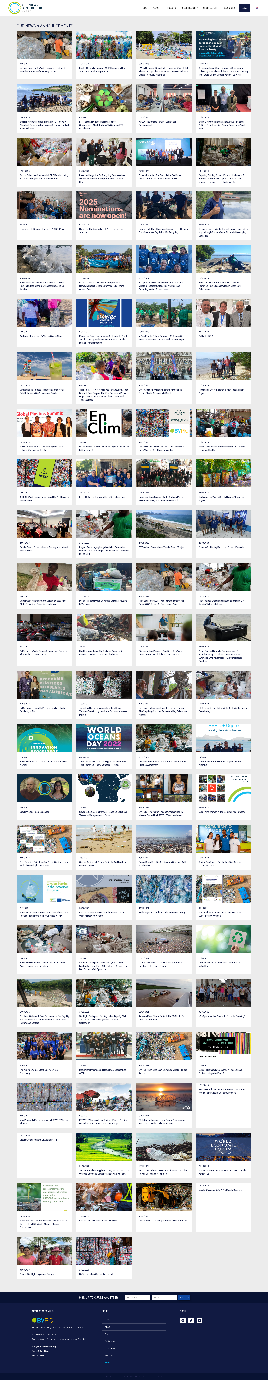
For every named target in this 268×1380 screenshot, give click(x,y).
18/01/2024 (25, 331)
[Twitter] (191, 1320)
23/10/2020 (25, 1216)
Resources (229, 8)
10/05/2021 (204, 1065)
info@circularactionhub (42, 1346)
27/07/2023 (204, 442)
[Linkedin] (199, 1320)
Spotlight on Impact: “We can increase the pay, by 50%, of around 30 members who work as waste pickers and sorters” (44, 1019)
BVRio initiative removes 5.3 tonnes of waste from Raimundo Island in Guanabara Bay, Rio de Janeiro (42, 286)
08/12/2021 (84, 908)
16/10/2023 (25, 442)
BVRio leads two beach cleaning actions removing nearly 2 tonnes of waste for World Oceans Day (101, 286)
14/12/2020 (25, 1135)
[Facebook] (183, 1320)
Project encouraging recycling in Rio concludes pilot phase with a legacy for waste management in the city (104, 550)
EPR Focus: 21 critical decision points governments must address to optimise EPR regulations (101, 125)
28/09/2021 (25, 958)
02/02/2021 (144, 1115)
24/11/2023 (204, 331)
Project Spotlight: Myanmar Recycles (38, 1274)
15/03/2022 (144, 807)
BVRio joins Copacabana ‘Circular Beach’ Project (162, 547)
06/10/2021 (204, 908)
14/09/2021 (84, 958)
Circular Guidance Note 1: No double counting (220, 1190)
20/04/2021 (25, 1115)
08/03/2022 (204, 807)
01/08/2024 (25, 278)
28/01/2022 (25, 858)
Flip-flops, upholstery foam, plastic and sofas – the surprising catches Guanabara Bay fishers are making (163, 711)
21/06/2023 (144, 492)
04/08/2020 (25, 1270)
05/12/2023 (84, 331)
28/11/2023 (144, 331)
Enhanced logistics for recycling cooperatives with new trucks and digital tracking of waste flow (102, 178)
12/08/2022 (204, 703)
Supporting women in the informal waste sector (222, 812)
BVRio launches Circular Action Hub (96, 1274)
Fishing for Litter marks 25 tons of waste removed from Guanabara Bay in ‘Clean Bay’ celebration (220, 286)
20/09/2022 (84, 646)
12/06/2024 (84, 278)
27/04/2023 (84, 543)
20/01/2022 (84, 858)
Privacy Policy (38, 1355)
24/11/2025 (84, 63)
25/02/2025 (204, 117)
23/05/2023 (25, 543)
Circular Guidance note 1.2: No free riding (99, 1220)
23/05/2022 (25, 807)
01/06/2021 (25, 1065)
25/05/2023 (204, 492)
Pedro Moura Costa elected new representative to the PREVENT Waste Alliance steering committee (43, 1224)
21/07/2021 (144, 1012)
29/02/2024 (144, 278)
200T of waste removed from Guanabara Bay (102, 497)
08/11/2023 (84, 385)
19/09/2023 (144, 442)
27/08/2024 (204, 224)
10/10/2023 (84, 442)
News (244, 8)
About (156, 8)
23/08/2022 (84, 703)
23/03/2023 (204, 543)
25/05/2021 (84, 1065)
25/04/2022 (84, 807)
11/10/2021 (144, 908)
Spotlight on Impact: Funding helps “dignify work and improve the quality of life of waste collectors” (102, 1019)
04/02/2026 (25, 63)
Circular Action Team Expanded (34, 812)
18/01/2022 (204, 858)
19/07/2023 (25, 492)
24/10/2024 (25, 224)
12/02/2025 (25, 171)
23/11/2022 (25, 646)
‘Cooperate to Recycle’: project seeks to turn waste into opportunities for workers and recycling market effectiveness (161, 286)
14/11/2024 (204, 171)
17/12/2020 (204, 1085)
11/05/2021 (144, 1065)
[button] (257, 7)
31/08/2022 (25, 703)
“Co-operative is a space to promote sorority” (222, 1016)
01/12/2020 (84, 1166)
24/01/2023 (84, 596)
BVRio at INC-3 (206, 336)
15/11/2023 (25, 385)
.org (54, 1346)
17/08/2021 (25, 1012)
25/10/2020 (204, 1166)
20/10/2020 (144, 1216)
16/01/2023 (144, 596)
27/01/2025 (144, 171)
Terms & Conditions (40, 1351)
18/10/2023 (204, 385)
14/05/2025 (25, 117)
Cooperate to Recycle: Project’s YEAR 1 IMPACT (43, 229)
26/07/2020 (84, 1270)
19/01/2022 (144, 858)
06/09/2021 (144, 958)
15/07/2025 (204, 63)
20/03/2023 (25, 596)
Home (144, 8)
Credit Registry (189, 8)
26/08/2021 (204, 958)
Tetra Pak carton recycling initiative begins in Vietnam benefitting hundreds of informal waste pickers (103, 711)
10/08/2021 (84, 1012)
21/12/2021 (25, 908)
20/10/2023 (144, 385)
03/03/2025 (144, 117)
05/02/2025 (84, 171)
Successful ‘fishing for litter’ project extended (222, 547)
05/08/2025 (144, 63)
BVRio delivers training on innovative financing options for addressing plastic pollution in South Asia (222, 125)
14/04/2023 (144, 543)
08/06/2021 (204, 1012)
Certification (210, 8)
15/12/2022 (204, 596)
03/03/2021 (84, 1115)
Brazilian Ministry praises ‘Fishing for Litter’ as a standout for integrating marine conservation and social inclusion (44, 125)
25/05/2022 (144, 757)
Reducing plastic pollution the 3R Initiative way (162, 912)
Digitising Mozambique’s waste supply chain (41, 336)
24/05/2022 (204, 757)
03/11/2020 (144, 1166)
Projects (171, 8)
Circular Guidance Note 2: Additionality (38, 1139)
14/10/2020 (204, 1185)
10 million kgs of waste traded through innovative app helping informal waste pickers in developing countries (223, 232)
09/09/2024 (144, 224)
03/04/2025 (84, 117)
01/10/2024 (84, 224)
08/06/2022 (84, 757)
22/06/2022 (25, 757)
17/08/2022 (144, 703)
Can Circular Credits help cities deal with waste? (163, 1220)
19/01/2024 (204, 278)
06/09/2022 (204, 646)
